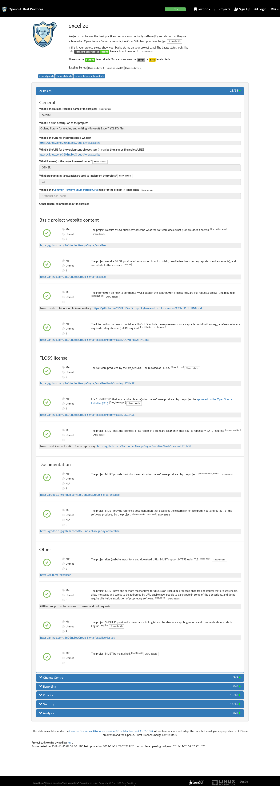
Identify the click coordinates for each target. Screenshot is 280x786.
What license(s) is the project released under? (65, 161)
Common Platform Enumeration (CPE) (75, 190)
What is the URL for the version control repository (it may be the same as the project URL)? (91, 149)
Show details (175, 41)
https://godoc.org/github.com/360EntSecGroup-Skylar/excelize (80, 494)
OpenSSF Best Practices (26, 9)
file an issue (92, 783)
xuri (70, 742)
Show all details (64, 76)
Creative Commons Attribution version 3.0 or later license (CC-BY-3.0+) (111, 731)
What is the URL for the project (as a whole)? (65, 138)
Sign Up (244, 9)
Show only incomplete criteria (89, 76)
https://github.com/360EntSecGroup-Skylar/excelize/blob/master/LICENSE (87, 383)
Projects (224, 9)
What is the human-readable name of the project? (68, 109)
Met (68, 229)
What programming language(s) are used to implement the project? (78, 176)
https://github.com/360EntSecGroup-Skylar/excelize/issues (77, 637)
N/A (68, 483)
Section (202, 9)
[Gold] (152, 59)
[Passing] (90, 59)
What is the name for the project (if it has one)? (89, 190)
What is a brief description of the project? (63, 123)
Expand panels (46, 76)
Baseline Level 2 (115, 68)
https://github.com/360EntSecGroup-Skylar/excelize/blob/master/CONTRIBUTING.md (147, 308)
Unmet (68, 234)
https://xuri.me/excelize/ (55, 575)
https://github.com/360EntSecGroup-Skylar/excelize (69, 143)
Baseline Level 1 (96, 68)
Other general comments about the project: (64, 204)
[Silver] (141, 59)
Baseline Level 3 (133, 68)
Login (262, 9)
